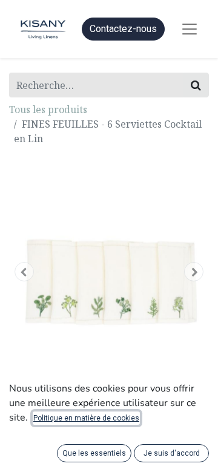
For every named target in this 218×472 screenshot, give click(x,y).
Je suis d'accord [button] (172, 453)
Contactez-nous (123, 28)
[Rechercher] (196, 85)
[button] (24, 271)
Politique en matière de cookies (86, 418)
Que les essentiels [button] (94, 453)
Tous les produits (48, 109)
